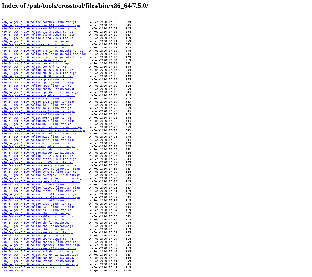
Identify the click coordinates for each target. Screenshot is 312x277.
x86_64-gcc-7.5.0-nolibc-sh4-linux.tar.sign (37, 226)
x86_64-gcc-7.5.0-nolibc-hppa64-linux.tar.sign (40, 92)
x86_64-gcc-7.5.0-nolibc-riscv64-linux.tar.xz (39, 200)
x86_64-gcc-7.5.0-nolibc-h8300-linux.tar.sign (39, 73)
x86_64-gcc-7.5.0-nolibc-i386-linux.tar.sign (38, 101)
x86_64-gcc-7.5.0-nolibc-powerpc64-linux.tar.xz (41, 181)
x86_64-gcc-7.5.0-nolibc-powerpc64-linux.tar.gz (41, 175)
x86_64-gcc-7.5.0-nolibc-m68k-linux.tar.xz (36, 124)
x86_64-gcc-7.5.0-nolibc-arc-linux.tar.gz (36, 41)
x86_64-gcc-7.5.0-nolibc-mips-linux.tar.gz (36, 136)
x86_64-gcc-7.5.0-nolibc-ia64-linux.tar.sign (38, 111)
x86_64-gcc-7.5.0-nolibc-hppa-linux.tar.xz (36, 85)
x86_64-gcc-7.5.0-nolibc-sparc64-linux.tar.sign (41, 245)
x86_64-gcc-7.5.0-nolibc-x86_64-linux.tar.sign (40, 254)
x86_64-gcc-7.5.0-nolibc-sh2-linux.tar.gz (36, 213)
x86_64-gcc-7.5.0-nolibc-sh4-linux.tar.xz (36, 229)
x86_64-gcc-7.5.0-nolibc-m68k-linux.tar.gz (36, 117)
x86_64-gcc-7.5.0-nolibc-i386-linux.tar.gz (36, 98)
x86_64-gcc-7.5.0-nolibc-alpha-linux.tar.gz (37, 31)
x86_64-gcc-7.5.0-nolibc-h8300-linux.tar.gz (37, 69)
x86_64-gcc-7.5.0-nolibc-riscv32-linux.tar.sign (41, 187)
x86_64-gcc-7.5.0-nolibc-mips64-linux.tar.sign (40, 149)
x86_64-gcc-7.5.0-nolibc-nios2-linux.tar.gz (37, 155)
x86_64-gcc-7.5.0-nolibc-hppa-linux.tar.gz (36, 79)
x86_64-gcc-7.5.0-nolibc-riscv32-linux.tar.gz (39, 184)
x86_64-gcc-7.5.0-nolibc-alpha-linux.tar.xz (37, 38)
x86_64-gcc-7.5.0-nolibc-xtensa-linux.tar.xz (38, 267)
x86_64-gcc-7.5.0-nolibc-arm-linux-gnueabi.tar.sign (44, 53)
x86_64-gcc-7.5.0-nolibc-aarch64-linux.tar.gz (39, 22)
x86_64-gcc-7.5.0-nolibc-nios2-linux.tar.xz (37, 162)
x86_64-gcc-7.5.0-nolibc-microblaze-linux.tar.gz (42, 127)
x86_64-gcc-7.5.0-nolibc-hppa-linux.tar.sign (38, 82)
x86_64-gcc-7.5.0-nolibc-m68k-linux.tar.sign (38, 120)
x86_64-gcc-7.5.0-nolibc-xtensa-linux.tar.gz (38, 261)
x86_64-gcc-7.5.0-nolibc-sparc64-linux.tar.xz (39, 248)
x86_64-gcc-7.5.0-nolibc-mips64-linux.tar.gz (38, 146)
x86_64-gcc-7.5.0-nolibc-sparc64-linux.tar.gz (39, 241)
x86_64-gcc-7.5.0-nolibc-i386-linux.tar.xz (36, 104)
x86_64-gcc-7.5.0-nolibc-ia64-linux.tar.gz (36, 108)
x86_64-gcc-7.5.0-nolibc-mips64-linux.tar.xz (38, 152)
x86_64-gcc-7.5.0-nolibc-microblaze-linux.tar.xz (42, 133)
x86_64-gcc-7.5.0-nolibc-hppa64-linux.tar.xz (38, 95)
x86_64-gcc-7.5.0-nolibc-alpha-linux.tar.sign (39, 34)
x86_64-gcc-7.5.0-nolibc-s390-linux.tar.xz (36, 210)
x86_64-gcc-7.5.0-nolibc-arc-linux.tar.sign (37, 44)
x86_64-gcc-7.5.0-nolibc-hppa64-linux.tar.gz (38, 88)
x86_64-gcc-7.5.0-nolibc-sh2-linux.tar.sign (37, 216)
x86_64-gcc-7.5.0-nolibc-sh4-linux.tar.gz (36, 222)
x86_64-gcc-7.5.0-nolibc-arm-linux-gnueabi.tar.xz (42, 57)
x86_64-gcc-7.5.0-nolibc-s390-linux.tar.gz (36, 203)
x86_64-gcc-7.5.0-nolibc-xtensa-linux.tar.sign (40, 264)
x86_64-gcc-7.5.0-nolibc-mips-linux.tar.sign (38, 139)
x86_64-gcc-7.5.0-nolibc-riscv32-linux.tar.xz (39, 190)
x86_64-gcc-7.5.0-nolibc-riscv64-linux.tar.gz (39, 194)
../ (4, 18)
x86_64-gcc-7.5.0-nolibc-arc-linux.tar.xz (36, 47)
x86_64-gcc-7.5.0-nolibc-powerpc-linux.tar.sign (41, 168)
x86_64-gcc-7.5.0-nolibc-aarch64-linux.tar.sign (41, 25)
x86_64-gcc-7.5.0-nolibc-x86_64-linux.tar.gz (38, 251)
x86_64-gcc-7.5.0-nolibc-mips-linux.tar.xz (36, 143)
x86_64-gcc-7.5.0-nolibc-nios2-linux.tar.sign (39, 159)
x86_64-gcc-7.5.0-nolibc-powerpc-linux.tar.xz (39, 171)
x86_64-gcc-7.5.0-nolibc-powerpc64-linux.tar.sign (42, 178)
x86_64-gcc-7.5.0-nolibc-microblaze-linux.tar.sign (43, 130)
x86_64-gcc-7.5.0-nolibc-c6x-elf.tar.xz (34, 66)
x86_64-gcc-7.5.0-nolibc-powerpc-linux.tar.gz (39, 165)
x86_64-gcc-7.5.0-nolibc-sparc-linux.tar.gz (37, 232)
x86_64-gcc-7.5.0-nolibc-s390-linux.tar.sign (38, 206)
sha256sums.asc (13, 270)
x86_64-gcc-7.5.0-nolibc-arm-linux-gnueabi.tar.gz (42, 50)
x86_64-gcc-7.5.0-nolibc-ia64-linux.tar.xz (36, 114)
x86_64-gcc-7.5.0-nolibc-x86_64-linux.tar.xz (38, 257)
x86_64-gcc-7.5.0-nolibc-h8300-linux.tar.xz (37, 76)
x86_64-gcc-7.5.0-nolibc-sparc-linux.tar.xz (37, 238)
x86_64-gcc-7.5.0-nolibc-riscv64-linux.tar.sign (41, 197)
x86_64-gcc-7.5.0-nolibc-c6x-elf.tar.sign (36, 63)
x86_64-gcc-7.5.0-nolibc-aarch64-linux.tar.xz (39, 28)
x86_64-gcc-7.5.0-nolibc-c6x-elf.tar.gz (34, 60)
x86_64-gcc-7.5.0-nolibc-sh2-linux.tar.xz (36, 219)
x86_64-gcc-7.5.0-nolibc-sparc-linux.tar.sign (39, 235)
